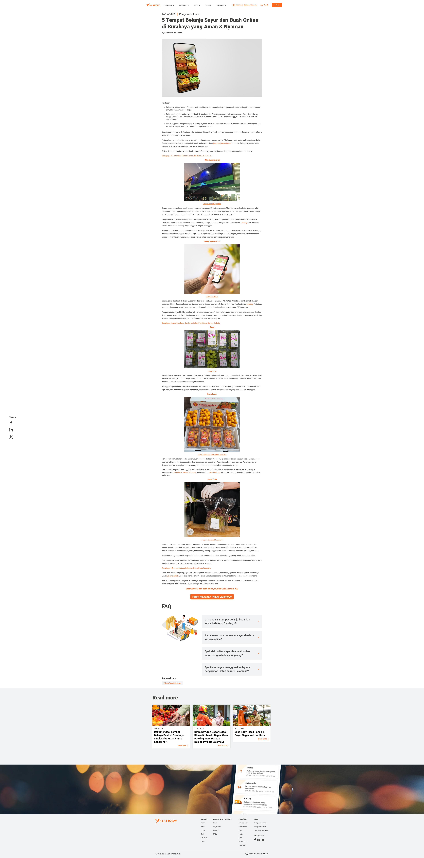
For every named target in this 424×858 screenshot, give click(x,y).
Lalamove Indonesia (173, 32)
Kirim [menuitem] (202, 827)
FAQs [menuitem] (203, 841)
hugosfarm (219, 540)
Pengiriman (168, 5)
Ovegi (214, 371)
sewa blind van (215, 472)
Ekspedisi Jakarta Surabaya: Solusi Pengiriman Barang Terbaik (195, 323)
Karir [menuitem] (240, 838)
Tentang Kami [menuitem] (243, 823)
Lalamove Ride (173, 576)
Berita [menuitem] (240, 834)
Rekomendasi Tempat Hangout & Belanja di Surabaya (191, 156)
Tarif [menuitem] (202, 834)
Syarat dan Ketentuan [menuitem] (261, 830)
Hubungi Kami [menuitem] (243, 841)
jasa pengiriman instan (222, 143)
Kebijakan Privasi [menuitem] (260, 823)
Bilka (219, 204)
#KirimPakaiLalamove (172, 683)
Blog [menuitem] (240, 830)
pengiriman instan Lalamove (184, 472)
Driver (196, 5)
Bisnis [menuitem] (203, 823)
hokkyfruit (214, 296)
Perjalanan (183, 5)
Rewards (208, 5)
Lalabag (244, 223)
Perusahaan (220, 5)
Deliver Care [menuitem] (242, 827)
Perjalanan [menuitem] (217, 827)
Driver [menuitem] (203, 830)
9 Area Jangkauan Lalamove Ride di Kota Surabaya (190, 568)
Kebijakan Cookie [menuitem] (260, 827)
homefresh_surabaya (219, 454)
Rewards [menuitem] (204, 838)
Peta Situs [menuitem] (241, 845)
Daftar (276, 5)
